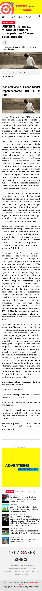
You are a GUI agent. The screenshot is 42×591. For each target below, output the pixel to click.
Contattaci (35, 571)
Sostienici (9, 571)
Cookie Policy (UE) (22, 574)
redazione (10, 49)
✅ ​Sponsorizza (27, 565)
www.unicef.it (18, 390)
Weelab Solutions (32, 588)
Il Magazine (13, 565)
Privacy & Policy (21, 571)
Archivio (32, 568)
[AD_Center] (21, 13)
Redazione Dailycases (17, 568)
